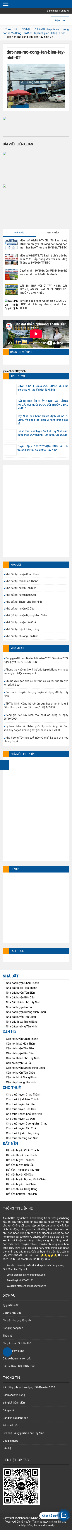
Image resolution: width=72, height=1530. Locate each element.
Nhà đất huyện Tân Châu (21, 1017)
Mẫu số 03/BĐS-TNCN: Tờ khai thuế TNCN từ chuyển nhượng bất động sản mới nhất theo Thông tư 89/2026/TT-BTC (43, 244)
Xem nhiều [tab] (53, 232)
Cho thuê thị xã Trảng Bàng (22, 1133)
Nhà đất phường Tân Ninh (21, 1026)
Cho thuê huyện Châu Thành (23, 1094)
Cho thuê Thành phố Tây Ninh (24, 1114)
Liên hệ (7, 1448)
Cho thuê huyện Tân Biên (21, 1104)
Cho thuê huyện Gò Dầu (20, 1118)
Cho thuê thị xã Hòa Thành (22, 1099)
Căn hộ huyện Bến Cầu (20, 1053)
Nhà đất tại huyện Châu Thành (23, 574)
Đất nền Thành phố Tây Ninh (23, 1169)
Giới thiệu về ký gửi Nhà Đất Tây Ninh (23, 1433)
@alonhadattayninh (14, 371)
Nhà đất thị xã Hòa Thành (21, 987)
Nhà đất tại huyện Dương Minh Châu (26, 615)
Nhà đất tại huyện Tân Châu (21, 622)
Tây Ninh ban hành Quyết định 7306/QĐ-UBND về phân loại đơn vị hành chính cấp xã (43, 304)
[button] (36, 127)
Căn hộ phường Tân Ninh (21, 1082)
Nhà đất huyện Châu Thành (22, 983)
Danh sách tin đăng (14, 1394)
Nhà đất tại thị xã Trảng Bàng (22, 629)
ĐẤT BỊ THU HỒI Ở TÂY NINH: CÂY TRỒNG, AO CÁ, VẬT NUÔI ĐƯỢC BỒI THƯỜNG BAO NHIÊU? (43, 289)
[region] (36, 127)
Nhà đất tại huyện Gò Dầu (20, 608)
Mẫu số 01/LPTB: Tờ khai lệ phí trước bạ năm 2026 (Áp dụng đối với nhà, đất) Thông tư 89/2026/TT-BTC (43, 259)
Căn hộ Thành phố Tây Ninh (23, 1058)
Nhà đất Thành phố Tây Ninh (23, 1002)
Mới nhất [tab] (19, 232)
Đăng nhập (53, 10)
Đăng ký (65, 10)
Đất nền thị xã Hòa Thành (21, 1155)
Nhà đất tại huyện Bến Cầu (21, 594)
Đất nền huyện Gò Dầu (19, 1174)
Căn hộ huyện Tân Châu (20, 1072)
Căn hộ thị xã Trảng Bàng (21, 1077)
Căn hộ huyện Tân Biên (20, 1048)
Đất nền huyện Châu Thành (22, 1150)
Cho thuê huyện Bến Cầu (21, 1109)
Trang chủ (11, 29)
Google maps (10, 1440)
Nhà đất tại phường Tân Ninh (22, 636)
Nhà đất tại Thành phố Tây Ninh (24, 601)
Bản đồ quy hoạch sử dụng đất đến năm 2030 (29, 1387)
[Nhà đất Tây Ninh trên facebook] (4, 765)
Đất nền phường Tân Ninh (21, 1194)
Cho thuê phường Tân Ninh (22, 1138)
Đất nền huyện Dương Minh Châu (26, 1179)
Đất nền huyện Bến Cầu (20, 1165)
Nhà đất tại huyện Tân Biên (21, 587)
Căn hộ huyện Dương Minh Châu (25, 1067)
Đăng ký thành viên (14, 1402)
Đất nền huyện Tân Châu (21, 1184)
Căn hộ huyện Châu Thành (22, 1038)
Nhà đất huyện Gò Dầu (19, 1007)
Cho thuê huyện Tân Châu (21, 1128)
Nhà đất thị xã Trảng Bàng (21, 1021)
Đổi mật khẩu (10, 1425)
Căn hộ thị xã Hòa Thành (21, 1043)
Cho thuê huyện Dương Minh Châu (26, 1123)
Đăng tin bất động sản (15, 1417)
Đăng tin (60, 20)
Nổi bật (26, 29)
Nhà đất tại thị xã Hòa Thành (22, 581)
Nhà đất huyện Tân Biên (20, 992)
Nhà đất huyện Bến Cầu (20, 997)
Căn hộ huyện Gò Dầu (19, 1063)
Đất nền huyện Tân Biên (20, 1160)
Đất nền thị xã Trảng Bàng (21, 1189)
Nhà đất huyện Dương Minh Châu (26, 1012)
